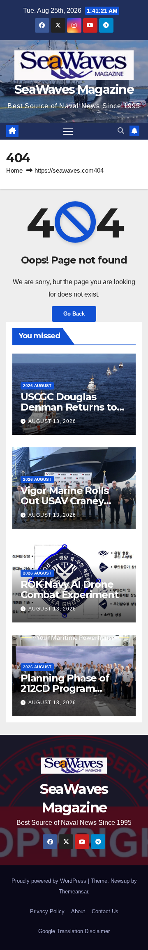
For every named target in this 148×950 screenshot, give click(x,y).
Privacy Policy (47, 911)
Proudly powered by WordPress (50, 881)
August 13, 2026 (52, 421)
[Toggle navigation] (68, 131)
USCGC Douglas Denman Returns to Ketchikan (69, 407)
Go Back (74, 314)
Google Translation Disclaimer (74, 931)
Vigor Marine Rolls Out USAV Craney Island (64, 500)
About (78, 911)
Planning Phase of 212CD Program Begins (65, 688)
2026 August (37, 385)
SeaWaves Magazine (74, 89)
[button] (121, 130)
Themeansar (73, 891)
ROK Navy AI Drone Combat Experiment (69, 589)
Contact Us (105, 911)
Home (14, 170)
